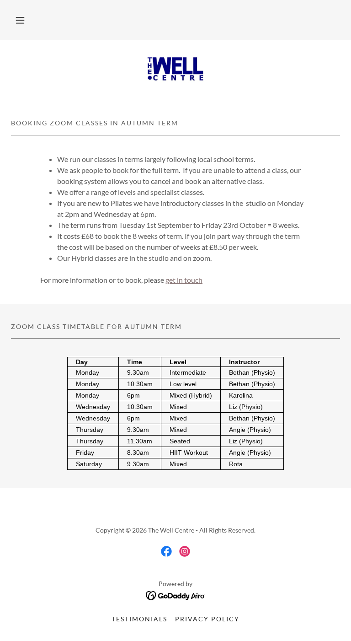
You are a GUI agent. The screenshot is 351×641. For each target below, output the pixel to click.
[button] (20, 20)
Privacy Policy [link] (207, 619)
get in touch (183, 279)
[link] (175, 69)
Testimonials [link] (139, 619)
